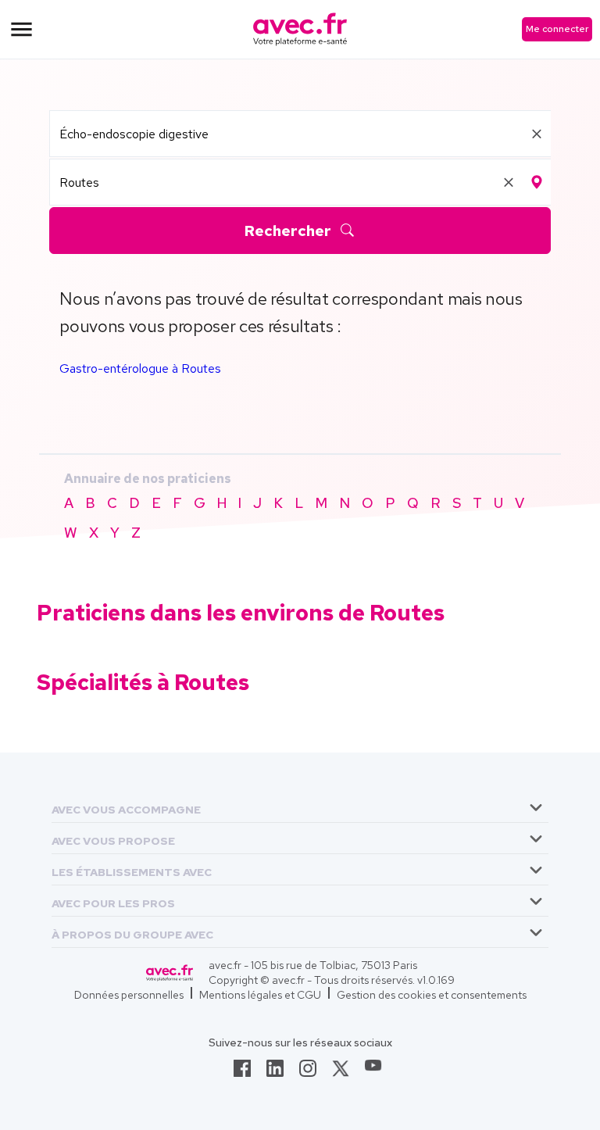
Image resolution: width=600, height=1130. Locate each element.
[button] (126, 807)
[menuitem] (300, 807)
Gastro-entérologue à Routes (140, 368)
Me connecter (557, 29)
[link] (242, 1073)
